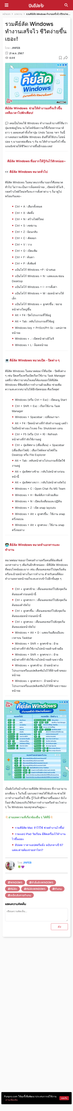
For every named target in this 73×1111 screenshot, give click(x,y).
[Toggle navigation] (6, 5)
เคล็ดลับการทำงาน (20, 895)
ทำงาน (58, 889)
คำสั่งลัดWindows (42, 882)
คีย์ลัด (13, 889)
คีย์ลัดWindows (35, 889)
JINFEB (16, 48)
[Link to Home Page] (36, 5)
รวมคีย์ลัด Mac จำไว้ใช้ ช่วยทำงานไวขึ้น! (39, 827)
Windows (16, 882)
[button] (66, 57)
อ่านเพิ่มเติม (11, 1099)
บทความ (18, 14)
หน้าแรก (6, 14)
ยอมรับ (64, 1098)
